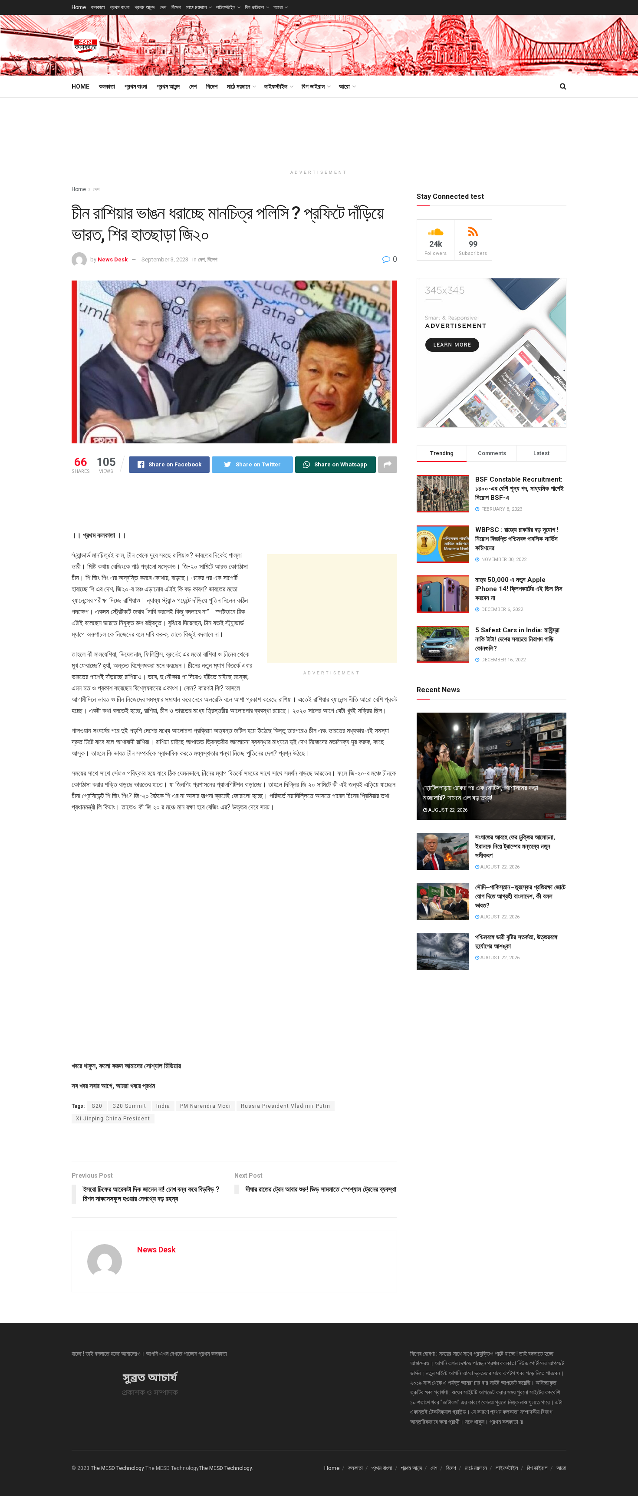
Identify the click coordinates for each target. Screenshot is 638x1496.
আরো (278, 7)
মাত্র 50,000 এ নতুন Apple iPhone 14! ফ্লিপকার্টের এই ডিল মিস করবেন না (518, 589)
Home (79, 7)
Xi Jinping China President (113, 1119)
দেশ (163, 7)
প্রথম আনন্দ (145, 7)
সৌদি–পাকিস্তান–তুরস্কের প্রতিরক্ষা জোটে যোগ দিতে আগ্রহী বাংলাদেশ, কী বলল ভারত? (520, 896)
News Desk (113, 259)
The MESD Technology (117, 1468)
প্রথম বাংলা (119, 7)
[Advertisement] (408, 43)
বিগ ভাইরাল (254, 7)
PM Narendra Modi (205, 1106)
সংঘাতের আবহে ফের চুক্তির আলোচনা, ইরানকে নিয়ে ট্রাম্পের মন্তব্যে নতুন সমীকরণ (515, 846)
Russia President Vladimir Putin (285, 1106)
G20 (97, 1106)
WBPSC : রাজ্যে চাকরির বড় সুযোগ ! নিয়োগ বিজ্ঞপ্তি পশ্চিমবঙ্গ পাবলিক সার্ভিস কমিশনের (517, 539)
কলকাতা (98, 7)
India (163, 1106)
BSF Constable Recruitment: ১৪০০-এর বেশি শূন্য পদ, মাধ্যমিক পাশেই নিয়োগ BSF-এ (519, 489)
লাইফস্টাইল (225, 7)
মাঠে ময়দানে (196, 7)
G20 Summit (129, 1106)
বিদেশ (176, 7)
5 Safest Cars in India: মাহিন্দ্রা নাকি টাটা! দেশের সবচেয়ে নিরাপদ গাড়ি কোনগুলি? (517, 639)
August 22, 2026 (447, 810)
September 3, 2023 (164, 259)
